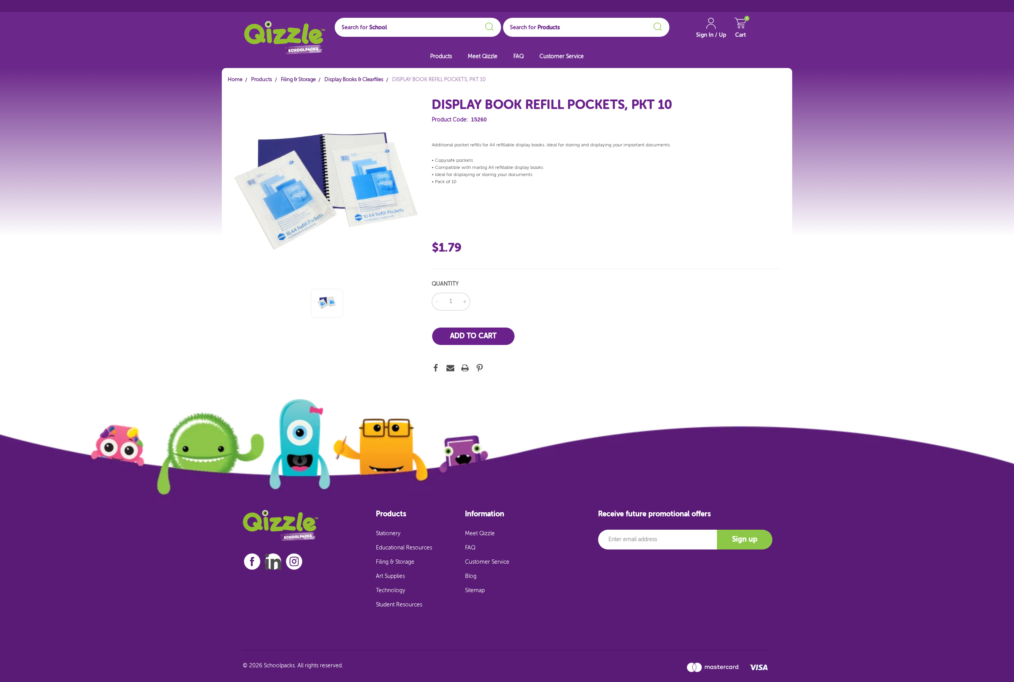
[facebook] (252, 561)
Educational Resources (404, 548)
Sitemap (475, 590)
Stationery (388, 533)
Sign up (744, 539)
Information (484, 514)
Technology (390, 590)
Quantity (445, 284)
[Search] (488, 25)
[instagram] (294, 561)
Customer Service (561, 56)
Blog (471, 576)
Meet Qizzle (482, 56)
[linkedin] (273, 561)
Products (441, 56)
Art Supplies (390, 576)
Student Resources (399, 605)
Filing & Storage (395, 562)
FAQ (518, 56)
